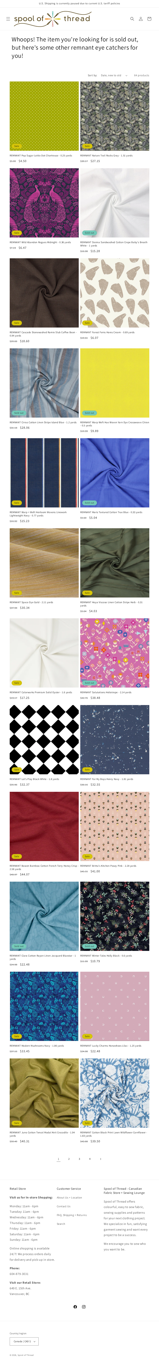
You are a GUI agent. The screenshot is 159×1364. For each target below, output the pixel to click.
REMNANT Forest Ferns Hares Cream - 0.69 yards (107, 332)
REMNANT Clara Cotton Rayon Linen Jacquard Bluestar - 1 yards (43, 957)
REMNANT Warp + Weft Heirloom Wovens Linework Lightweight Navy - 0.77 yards (38, 514)
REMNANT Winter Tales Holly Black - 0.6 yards (106, 955)
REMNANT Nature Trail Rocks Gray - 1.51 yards (106, 155)
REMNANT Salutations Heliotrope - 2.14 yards (105, 692)
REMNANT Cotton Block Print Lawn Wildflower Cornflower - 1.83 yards (113, 1134)
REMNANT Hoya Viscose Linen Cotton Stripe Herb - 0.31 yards (111, 604)
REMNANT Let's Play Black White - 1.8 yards (34, 779)
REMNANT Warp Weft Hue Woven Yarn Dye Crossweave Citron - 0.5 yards (114, 424)
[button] (8, 19)
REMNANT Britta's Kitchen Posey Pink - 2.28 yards (108, 865)
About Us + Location (69, 1197)
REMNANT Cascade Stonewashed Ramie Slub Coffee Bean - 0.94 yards (43, 334)
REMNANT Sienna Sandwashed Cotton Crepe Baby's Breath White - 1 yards (113, 244)
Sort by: (92, 75)
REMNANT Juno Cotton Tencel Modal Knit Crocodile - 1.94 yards (42, 1134)
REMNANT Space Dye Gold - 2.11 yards (31, 602)
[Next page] (100, 1159)
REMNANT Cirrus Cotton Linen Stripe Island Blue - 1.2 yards (43, 422)
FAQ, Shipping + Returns (72, 1215)
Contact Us (64, 1206)
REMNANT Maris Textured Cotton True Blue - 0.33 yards (111, 512)
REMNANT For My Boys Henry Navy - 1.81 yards (106, 779)
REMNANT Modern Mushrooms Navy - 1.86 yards (37, 1045)
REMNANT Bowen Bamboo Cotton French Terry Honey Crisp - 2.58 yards (44, 867)
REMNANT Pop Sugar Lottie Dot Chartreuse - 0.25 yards (41, 155)
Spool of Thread (26, 1355)
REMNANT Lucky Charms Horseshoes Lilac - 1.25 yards (110, 1045)
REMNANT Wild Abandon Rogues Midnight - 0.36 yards (40, 242)
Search (61, 1224)
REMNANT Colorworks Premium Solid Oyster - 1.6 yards (41, 692)
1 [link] (58, 1159)
